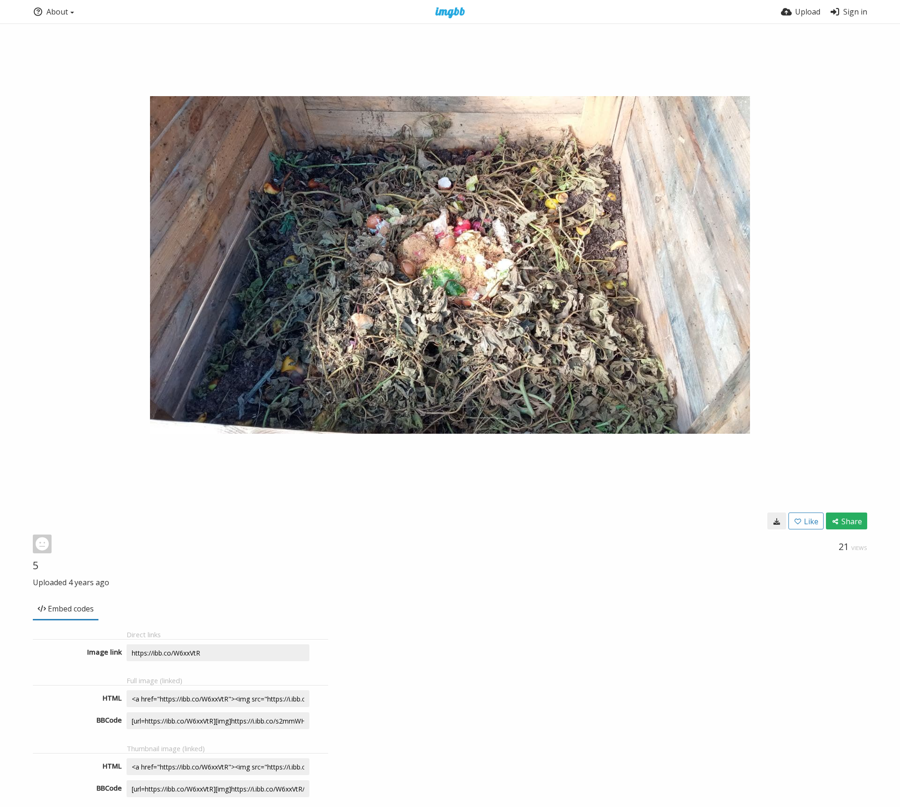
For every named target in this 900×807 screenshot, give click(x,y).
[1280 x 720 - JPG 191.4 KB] (776, 521)
